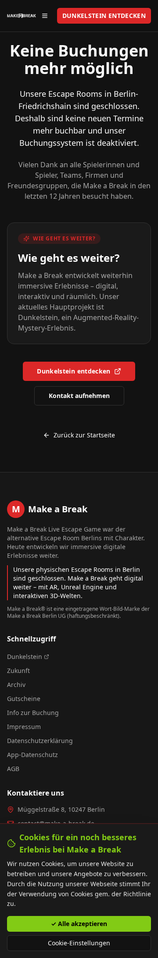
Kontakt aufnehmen (79, 395)
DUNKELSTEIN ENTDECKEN (104, 15)
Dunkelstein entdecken (73, 371)
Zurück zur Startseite (84, 435)
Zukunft (18, 670)
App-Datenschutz (32, 754)
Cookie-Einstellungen (79, 943)
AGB (13, 768)
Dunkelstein (24, 656)
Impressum (24, 726)
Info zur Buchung (33, 712)
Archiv (16, 684)
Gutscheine (23, 698)
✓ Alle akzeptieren (79, 923)
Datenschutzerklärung (40, 740)
